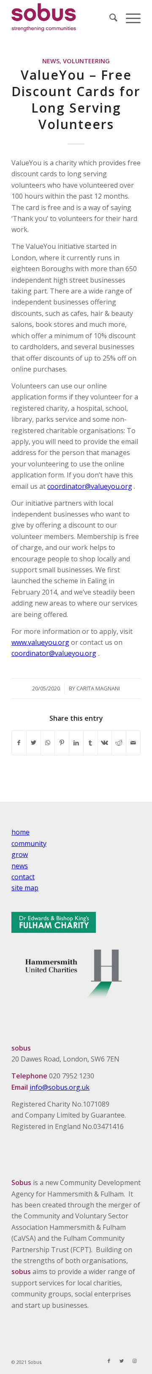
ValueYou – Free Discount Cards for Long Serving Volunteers (76, 99)
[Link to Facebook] (109, 1361)
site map (24, 887)
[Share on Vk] (105, 742)
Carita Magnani (98, 688)
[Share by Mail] (133, 742)
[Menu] (129, 17)
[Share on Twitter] (34, 742)
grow (19, 854)
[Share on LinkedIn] (76, 742)
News (51, 61)
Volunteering (86, 61)
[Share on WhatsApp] (48, 742)
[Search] (109, 17)
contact (23, 876)
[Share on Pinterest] (62, 742)
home (20, 832)
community (28, 843)
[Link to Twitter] (121, 1361)
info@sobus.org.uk (60, 1087)
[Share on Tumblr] (91, 742)
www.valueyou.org (40, 642)
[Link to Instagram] (134, 1361)
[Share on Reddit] (119, 742)
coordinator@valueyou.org (89, 486)
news (19, 865)
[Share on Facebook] (19, 742)
